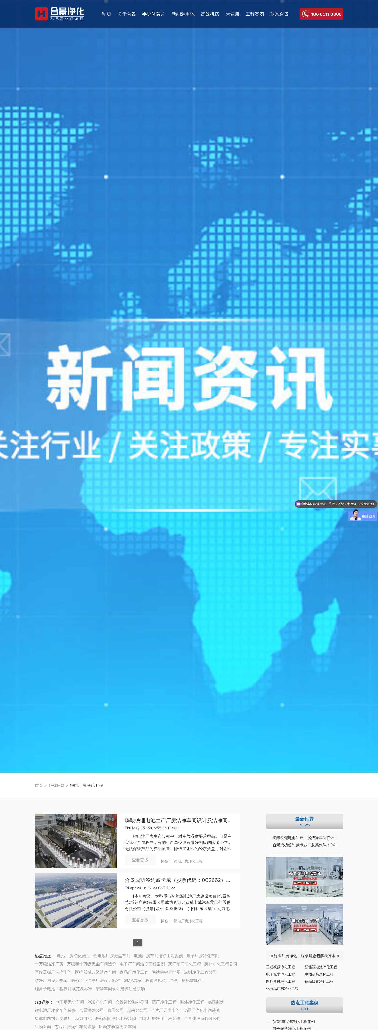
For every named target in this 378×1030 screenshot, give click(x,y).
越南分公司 (137, 1010)
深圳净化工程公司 (200, 972)
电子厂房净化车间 (202, 955)
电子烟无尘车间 (69, 1002)
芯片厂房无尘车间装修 (75, 1026)
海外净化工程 (192, 1002)
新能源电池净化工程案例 (294, 1021)
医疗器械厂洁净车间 (53, 972)
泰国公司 (115, 1010)
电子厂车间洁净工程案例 (142, 964)
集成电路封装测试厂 (53, 1018)
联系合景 (279, 14)
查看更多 (140, 859)
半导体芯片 (153, 14)
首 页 (106, 14)
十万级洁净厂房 (49, 964)
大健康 (232, 14)
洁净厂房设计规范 (51, 980)
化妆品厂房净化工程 (282, 988)
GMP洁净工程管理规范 (145, 980)
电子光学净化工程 (280, 974)
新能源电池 (183, 14)
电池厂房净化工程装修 (160, 1018)
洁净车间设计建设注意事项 (120, 988)
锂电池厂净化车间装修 (55, 1010)
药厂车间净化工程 (184, 964)
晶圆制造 (216, 1002)
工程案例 (255, 14)
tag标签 (42, 1002)
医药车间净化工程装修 (115, 1018)
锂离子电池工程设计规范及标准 (63, 988)
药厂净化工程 (164, 1002)
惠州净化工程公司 (220, 964)
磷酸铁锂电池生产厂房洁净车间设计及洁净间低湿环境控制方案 (179, 820)
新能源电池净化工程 (321, 967)
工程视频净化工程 (280, 967)
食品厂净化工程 (134, 972)
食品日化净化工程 (319, 981)
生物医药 (43, 1026)
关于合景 (127, 14)
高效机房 (210, 14)
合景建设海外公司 (131, 1002)
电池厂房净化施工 (73, 955)
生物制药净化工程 (319, 974)
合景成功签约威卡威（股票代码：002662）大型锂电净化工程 (179, 880)
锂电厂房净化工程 (188, 861)
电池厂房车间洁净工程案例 (158, 955)
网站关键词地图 (166, 972)
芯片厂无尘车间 (165, 1010)
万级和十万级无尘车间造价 (91, 964)
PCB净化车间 (99, 1002)
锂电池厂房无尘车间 (111, 955)
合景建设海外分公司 (202, 1018)
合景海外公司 (91, 1010)
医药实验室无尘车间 (117, 1026)
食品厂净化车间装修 (201, 1010)
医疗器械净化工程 (280, 981)
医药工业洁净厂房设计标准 (95, 980)
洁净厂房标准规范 (185, 980)
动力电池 (83, 1018)
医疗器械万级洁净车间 (95, 972)
